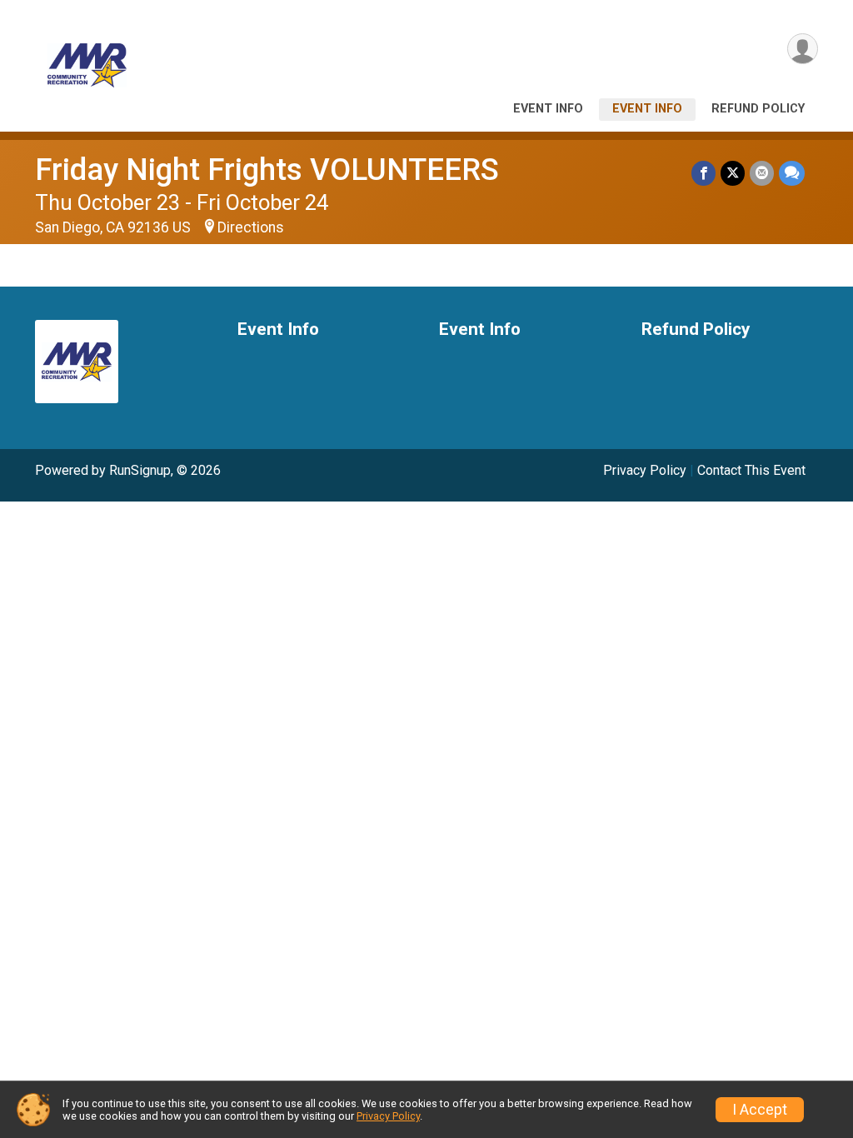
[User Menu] (802, 48)
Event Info (548, 109)
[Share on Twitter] (733, 173)
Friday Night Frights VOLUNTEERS (267, 169)
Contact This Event (751, 470)
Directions (250, 227)
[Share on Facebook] (703, 173)
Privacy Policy (644, 470)
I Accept (759, 1109)
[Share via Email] (762, 173)
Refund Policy (758, 109)
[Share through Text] (792, 173)
